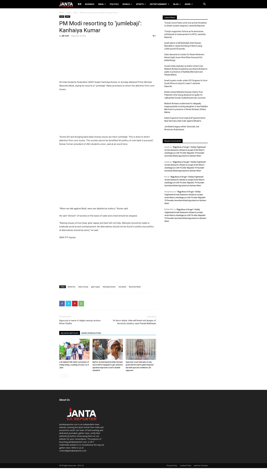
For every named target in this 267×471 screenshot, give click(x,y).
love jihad (122, 287)
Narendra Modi (135, 287)
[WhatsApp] (81, 303)
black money (83, 287)
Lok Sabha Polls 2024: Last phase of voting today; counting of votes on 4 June (74, 365)
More (188, 4)
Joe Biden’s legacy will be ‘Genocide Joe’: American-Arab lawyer (182, 128)
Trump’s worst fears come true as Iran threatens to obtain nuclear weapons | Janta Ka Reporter (185, 24)
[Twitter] (68, 303)
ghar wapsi (95, 287)
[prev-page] (61, 376)
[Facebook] (62, 303)
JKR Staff (65, 36)
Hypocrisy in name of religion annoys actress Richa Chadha (80, 322)
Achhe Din (71, 287)
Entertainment (158, 4)
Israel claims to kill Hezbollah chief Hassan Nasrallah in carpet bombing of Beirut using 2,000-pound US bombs (183, 46)
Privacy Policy (172, 465)
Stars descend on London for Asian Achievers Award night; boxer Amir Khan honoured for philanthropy (184, 57)
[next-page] (65, 376)
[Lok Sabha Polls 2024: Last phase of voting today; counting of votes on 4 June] (74, 349)
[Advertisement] (107, 59)
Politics (114, 4)
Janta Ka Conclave (201, 465)
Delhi (75, 12)
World (126, 4)
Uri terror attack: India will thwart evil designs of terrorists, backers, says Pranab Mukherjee (134, 322)
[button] (204, 4)
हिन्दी (79, 4)
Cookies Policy (185, 465)
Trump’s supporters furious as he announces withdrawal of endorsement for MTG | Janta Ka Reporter (185, 34)
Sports (140, 4)
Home (61, 12)
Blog (176, 4)
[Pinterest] (75, 303)
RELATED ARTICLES (69, 333)
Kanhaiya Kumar (109, 287)
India (101, 4)
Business (89, 4)
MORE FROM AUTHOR (91, 333)
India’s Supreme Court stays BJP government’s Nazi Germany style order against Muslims (184, 119)
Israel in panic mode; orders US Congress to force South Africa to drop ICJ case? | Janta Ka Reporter (185, 83)
